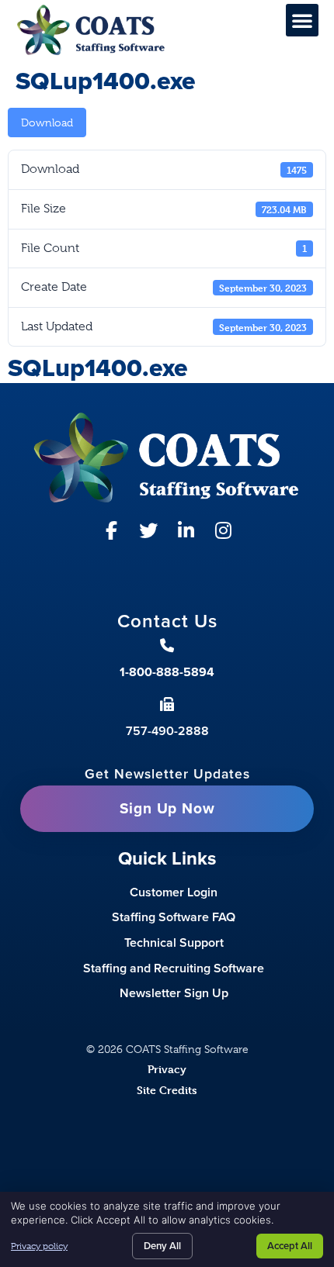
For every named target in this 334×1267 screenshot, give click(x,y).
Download (47, 122)
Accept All (289, 1245)
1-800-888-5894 (167, 672)
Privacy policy (39, 1246)
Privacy (167, 1068)
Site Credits (167, 1089)
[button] (302, 20)
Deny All (162, 1245)
